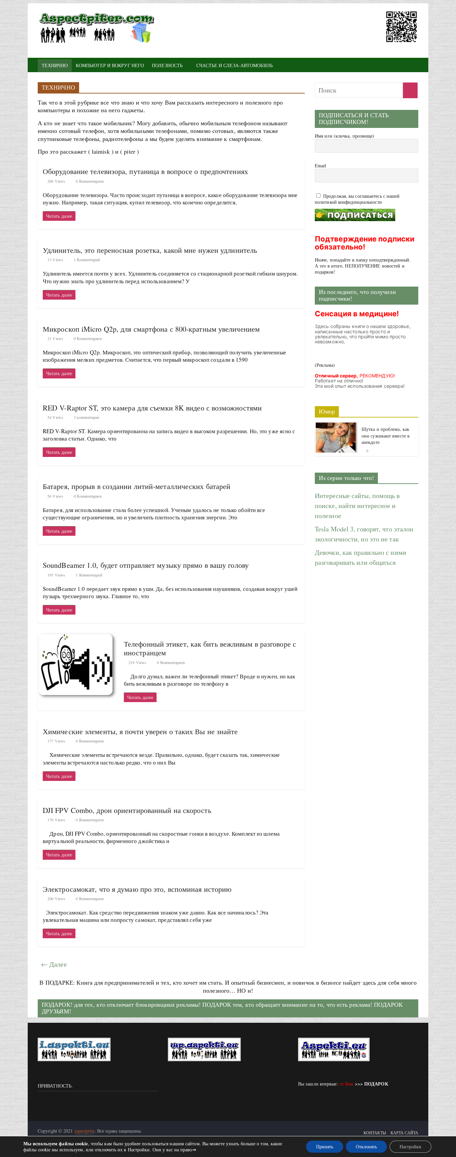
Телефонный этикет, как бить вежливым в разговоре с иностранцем (210, 648)
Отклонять (366, 1146)
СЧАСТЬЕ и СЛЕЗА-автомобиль (234, 65)
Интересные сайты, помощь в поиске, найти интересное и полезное (357, 505)
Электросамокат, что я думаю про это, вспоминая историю (137, 889)
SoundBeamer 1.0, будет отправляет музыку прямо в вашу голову (146, 565)
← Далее (54, 964)
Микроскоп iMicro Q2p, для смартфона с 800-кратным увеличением (151, 329)
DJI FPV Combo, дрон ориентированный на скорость (127, 810)
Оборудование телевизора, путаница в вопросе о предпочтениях (145, 171)
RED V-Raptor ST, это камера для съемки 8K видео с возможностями (152, 407)
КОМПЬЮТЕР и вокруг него (110, 65)
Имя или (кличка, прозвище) (345, 136)
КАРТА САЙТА (404, 1132)
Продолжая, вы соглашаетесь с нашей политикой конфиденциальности (357, 199)
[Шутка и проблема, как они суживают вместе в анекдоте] (336, 426)
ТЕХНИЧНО (55, 65)
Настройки (410, 1146)
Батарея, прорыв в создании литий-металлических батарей (136, 486)
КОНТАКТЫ (375, 1132)
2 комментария (86, 417)
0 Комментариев (89, 181)
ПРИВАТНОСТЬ (54, 1086)
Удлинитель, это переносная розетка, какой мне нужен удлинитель (150, 250)
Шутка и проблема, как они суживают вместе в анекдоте (386, 435)
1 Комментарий (86, 259)
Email (320, 166)
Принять (324, 1146)
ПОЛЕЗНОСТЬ (167, 65)
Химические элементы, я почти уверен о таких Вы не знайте (140, 731)
